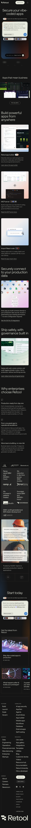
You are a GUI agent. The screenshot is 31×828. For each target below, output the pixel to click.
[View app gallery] (15, 90)
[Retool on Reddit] (23, 787)
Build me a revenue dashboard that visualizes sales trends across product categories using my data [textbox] (14, 605)
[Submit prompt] (25, 34)
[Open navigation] (27, 2)
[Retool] (5, 2)
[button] (13, 201)
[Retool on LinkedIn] (16, 787)
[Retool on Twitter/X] (20, 787)
